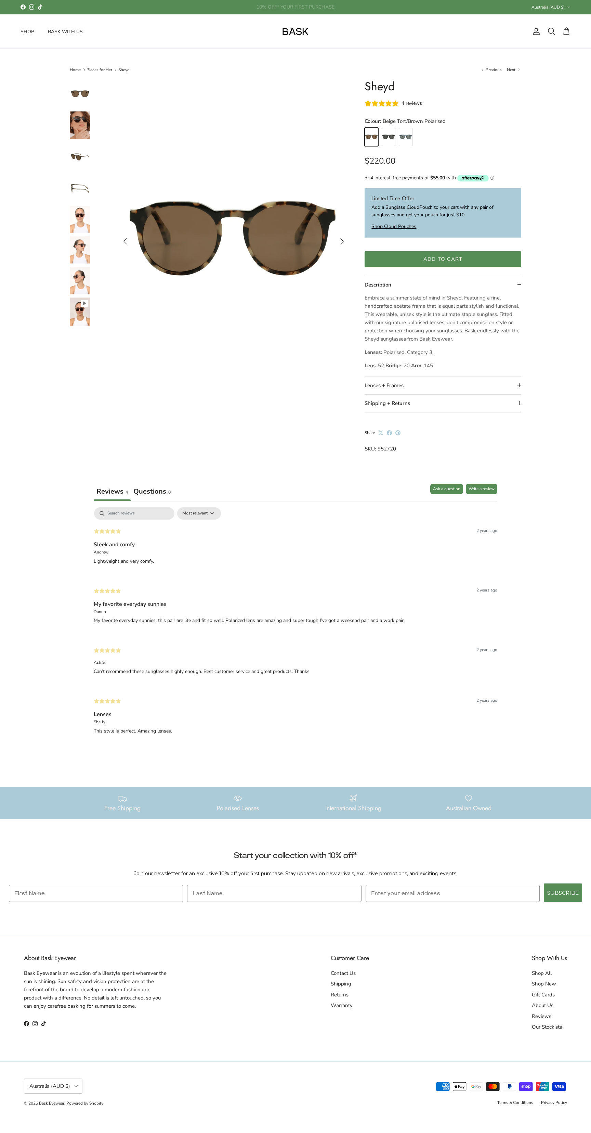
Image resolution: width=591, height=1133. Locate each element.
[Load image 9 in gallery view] (232, 238)
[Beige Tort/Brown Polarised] (371, 137)
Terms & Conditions (515, 1102)
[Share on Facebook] (389, 432)
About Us (542, 1005)
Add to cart (442, 259)
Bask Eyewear (51, 1103)
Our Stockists (547, 1026)
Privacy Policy (554, 1102)
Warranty (342, 1005)
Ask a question (446, 489)
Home (75, 70)
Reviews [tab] (112, 491)
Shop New (544, 983)
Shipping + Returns (387, 403)
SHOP (27, 31)
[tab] (152, 492)
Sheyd (124, 70)
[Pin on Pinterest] (397, 432)
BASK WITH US (65, 31)
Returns (340, 994)
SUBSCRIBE (563, 893)
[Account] (534, 31)
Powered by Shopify (84, 1103)
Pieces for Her (99, 70)
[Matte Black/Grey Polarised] (388, 137)
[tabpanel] (295, 626)
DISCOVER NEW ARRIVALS (295, 7)
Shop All (542, 973)
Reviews (541, 1016)
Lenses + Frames (384, 385)
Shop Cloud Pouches (393, 226)
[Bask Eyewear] (295, 31)
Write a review (482, 489)
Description (378, 284)
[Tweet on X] (380, 432)
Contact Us (343, 973)
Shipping (341, 983)
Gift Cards (543, 994)
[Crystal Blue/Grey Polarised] (405, 137)
